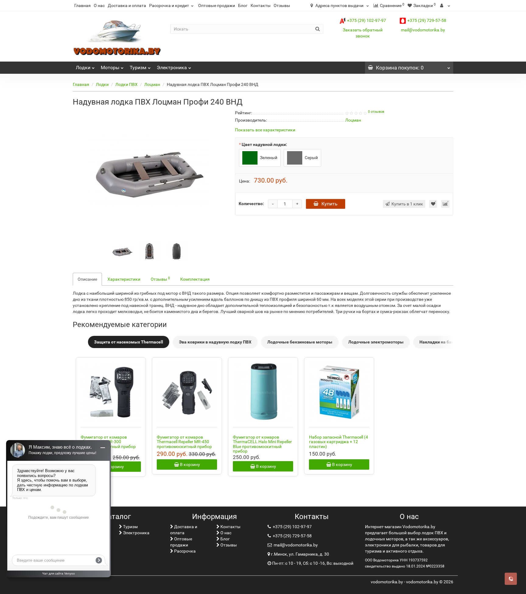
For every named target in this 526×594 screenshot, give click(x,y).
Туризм (138, 67)
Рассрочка (184, 551)
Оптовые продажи (216, 5)
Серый (311, 157)
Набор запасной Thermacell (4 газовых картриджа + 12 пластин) (338, 442)
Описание (87, 279)
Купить (329, 204)
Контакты (261, 5)
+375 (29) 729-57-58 (426, 20)
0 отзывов (376, 112)
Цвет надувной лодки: (264, 144)
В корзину (113, 466)
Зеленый (268, 157)
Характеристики (123, 279)
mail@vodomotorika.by (423, 29)
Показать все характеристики (265, 130)
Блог (242, 5)
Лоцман (152, 84)
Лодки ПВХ (126, 84)
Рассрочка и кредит (169, 5)
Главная (82, 5)
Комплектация (195, 279)
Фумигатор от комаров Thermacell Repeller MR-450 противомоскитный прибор (184, 442)
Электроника (172, 67)
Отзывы (282, 5)
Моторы (110, 67)
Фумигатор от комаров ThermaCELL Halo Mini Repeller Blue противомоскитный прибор (262, 444)
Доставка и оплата (127, 5)
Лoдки (83, 67)
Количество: (251, 203)
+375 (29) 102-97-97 (366, 20)
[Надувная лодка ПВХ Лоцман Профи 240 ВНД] (149, 170)
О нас (99, 5)
